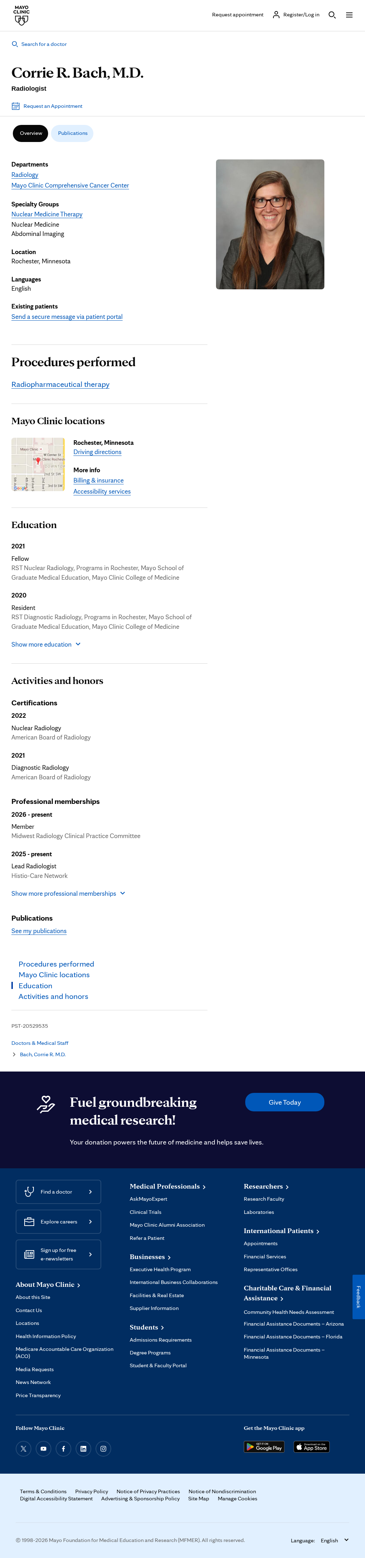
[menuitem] (30, 133)
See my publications (39, 931)
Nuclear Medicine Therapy (47, 214)
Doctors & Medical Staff (39, 1042)
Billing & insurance (98, 480)
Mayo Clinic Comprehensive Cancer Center (70, 185)
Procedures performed (73, 361)
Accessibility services (102, 491)
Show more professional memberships (63, 893)
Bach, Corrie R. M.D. (43, 1054)
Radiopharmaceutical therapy (60, 384)
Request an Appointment (53, 105)
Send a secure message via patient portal (67, 316)
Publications (73, 133)
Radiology (24, 174)
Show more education (41, 644)
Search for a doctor (44, 44)
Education (34, 524)
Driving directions (97, 452)
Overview (31, 133)
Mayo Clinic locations (58, 420)
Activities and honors (57, 680)
